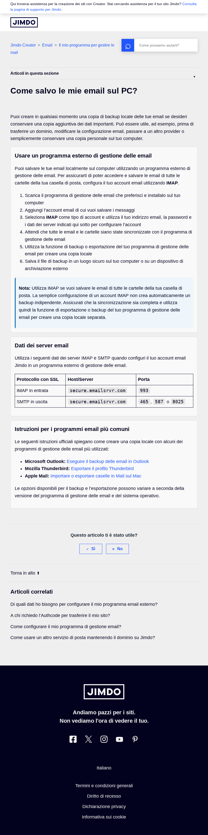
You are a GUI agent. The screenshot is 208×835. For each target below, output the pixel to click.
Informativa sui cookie (104, 816)
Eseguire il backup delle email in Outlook (108, 461)
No (120, 549)
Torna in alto (22, 573)
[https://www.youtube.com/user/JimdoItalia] (119, 740)
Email (47, 45)
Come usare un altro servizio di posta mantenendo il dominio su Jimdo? (82, 637)
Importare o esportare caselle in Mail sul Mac (95, 475)
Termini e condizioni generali (104, 785)
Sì (93, 549)
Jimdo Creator (23, 45)
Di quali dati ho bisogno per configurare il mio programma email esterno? (84, 604)
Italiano (104, 767)
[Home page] (24, 22)
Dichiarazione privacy (104, 806)
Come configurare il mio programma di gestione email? (65, 626)
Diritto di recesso (104, 796)
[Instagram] (104, 740)
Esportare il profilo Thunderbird (102, 468)
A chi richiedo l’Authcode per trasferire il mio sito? (60, 615)
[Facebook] (73, 740)
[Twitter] (88, 740)
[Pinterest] (134, 740)
